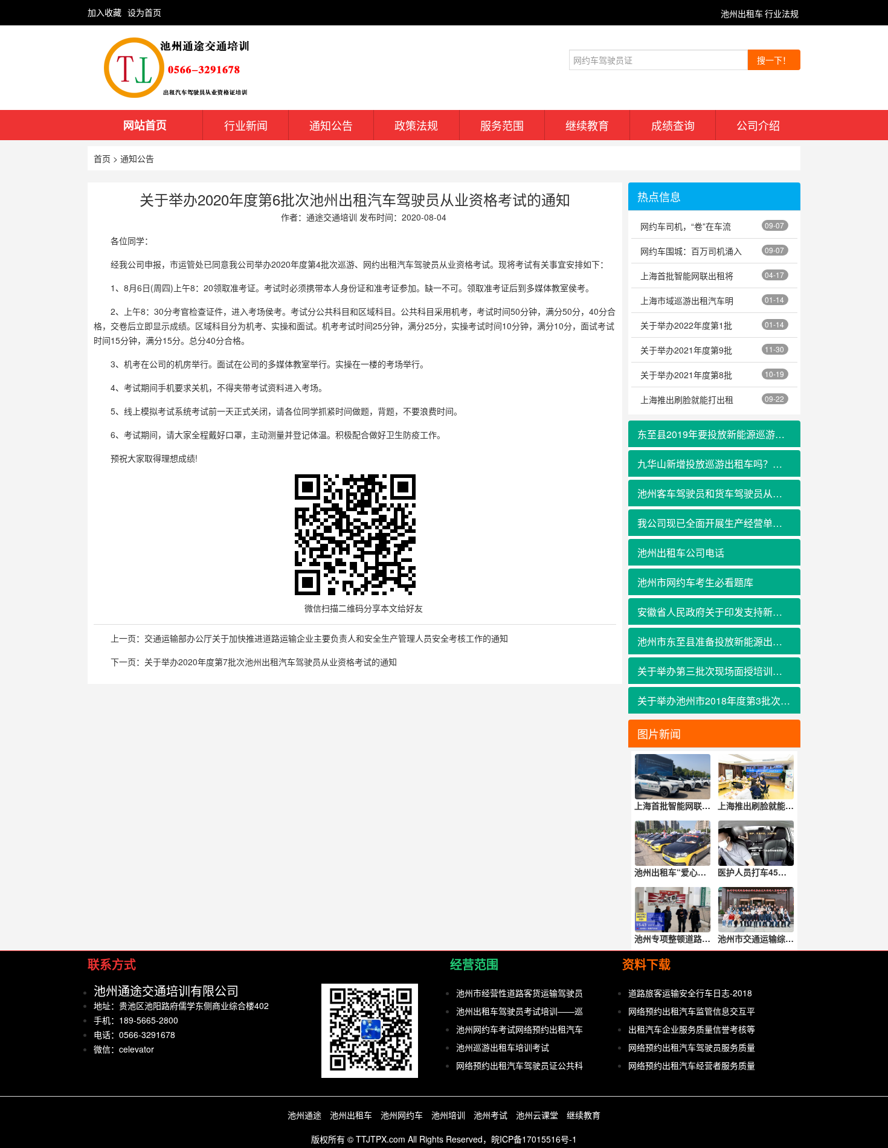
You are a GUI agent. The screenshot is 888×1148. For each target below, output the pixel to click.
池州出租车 (742, 13)
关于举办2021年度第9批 (686, 350)
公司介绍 (758, 125)
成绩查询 (673, 125)
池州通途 (304, 1115)
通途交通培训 (331, 217)
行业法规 (782, 13)
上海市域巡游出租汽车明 (686, 300)
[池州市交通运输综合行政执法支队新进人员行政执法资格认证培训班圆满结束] (756, 909)
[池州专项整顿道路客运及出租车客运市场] (673, 909)
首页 (102, 158)
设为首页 (144, 12)
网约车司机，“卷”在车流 (685, 226)
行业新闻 (246, 125)
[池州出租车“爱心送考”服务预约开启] (673, 843)
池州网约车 (402, 1115)
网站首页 (145, 125)
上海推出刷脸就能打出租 (686, 399)
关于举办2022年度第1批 (686, 325)
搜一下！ (774, 60)
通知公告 (331, 125)
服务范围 (502, 125)
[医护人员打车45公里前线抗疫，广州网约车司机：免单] (756, 843)
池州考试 (490, 1115)
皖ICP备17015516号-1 (534, 1139)
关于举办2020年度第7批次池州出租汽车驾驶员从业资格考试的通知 (270, 662)
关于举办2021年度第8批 (686, 375)
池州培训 (448, 1115)
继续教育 (587, 125)
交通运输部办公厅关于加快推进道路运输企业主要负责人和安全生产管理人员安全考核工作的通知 (326, 638)
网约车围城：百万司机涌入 (691, 251)
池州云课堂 (537, 1115)
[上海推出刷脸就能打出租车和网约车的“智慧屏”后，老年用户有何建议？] (756, 776)
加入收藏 (104, 12)
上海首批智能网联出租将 (686, 275)
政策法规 (416, 125)
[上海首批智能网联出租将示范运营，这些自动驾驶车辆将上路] (673, 776)
